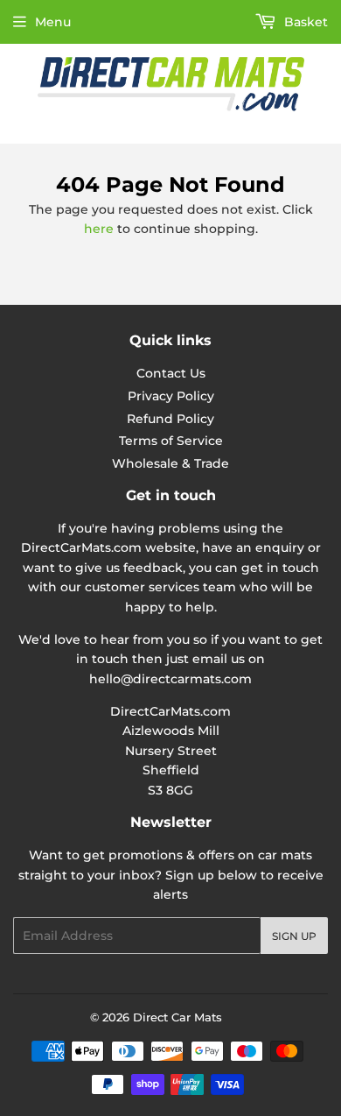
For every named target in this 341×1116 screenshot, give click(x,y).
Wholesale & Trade (170, 463)
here (99, 229)
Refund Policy (170, 419)
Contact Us (170, 373)
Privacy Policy (171, 396)
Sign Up (294, 936)
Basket (304, 22)
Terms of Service (171, 441)
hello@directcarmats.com (170, 679)
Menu (53, 22)
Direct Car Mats (177, 1017)
